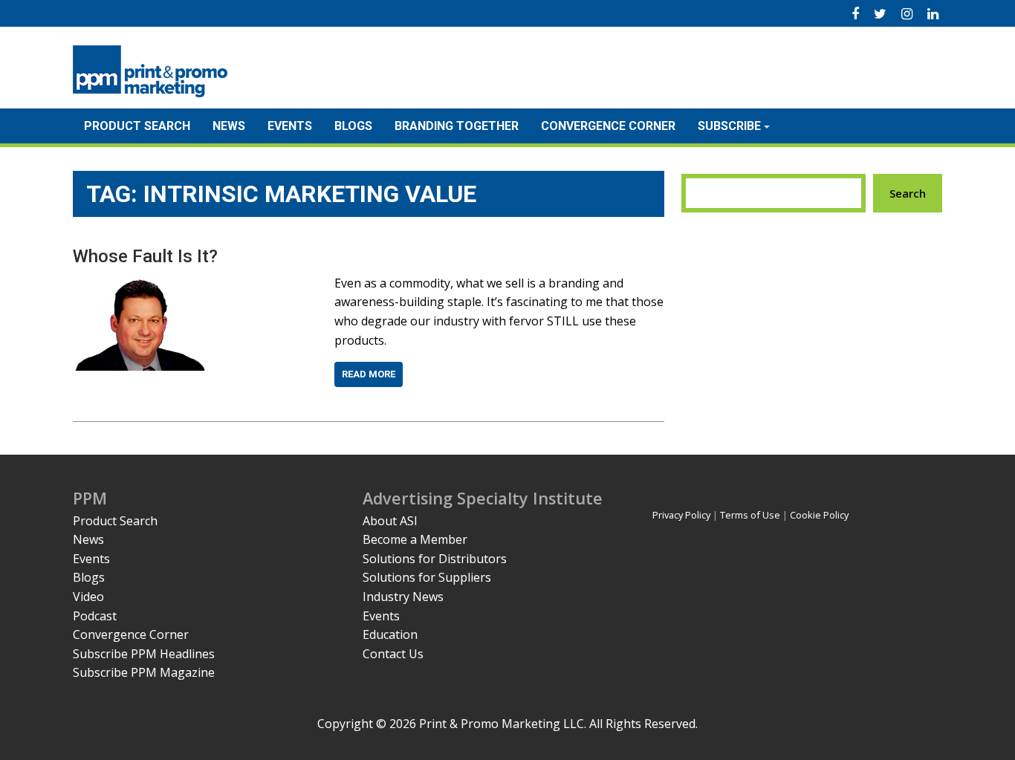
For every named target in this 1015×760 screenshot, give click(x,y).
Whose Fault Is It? (145, 256)
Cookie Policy (819, 515)
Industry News (403, 596)
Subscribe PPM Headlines (144, 654)
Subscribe (729, 126)
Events (289, 126)
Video (88, 596)
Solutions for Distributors (435, 558)
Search (907, 193)
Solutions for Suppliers (427, 577)
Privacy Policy (681, 515)
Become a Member (415, 539)
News (229, 126)
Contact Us (393, 654)
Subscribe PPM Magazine (144, 672)
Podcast (95, 616)
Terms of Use (750, 515)
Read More (368, 374)
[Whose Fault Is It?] (141, 283)
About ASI (390, 521)
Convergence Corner (608, 126)
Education (390, 634)
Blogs (353, 126)
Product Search (137, 126)
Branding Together (457, 126)
